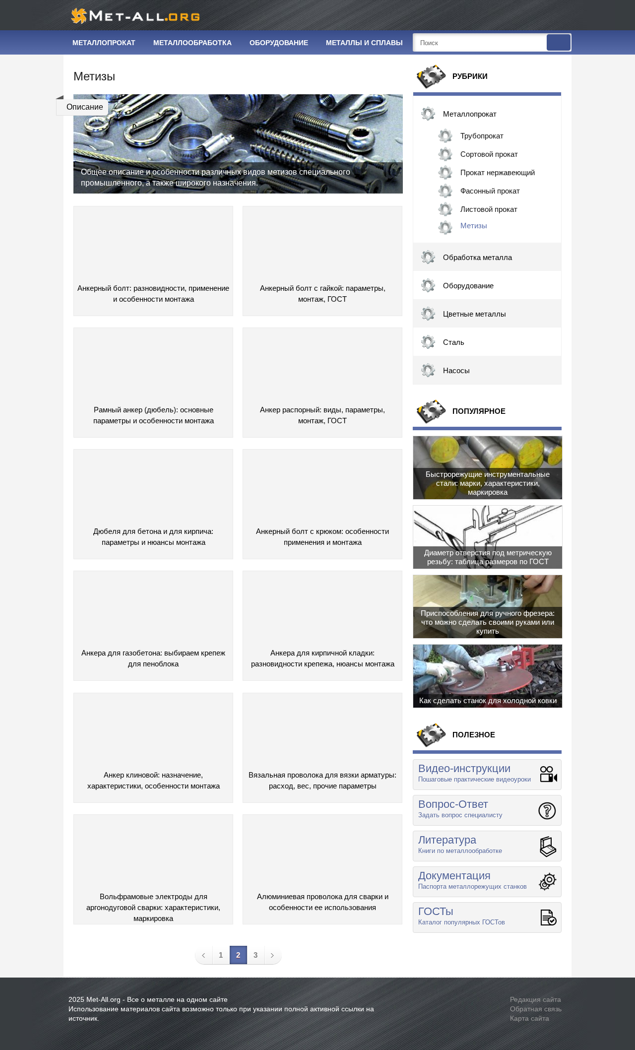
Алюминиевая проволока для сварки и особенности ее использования (322, 902)
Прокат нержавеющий (497, 172)
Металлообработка (192, 43)
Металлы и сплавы (364, 43)
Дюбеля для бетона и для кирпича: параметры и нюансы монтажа (153, 536)
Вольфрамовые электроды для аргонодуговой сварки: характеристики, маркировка (153, 904)
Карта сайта (529, 1018)
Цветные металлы (474, 314)
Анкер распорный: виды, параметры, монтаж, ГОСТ (322, 415)
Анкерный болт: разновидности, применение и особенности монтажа (153, 293)
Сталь (453, 342)
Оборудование (279, 43)
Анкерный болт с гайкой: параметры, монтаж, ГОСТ (322, 293)
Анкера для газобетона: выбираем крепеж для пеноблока (153, 658)
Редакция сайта (535, 999)
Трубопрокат (482, 135)
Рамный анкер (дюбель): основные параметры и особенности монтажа (153, 415)
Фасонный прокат (490, 191)
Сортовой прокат (489, 154)
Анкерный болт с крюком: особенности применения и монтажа (322, 536)
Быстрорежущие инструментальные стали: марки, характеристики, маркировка (488, 483)
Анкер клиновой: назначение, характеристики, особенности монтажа (153, 780)
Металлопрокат (103, 43)
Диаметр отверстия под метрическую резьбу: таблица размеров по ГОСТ (488, 557)
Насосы (456, 370)
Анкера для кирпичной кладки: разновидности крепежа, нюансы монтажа (322, 658)
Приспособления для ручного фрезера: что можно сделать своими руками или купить (488, 622)
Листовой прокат (488, 209)
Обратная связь (536, 1009)
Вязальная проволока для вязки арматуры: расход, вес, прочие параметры (322, 780)
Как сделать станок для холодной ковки (488, 700)
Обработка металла (477, 257)
